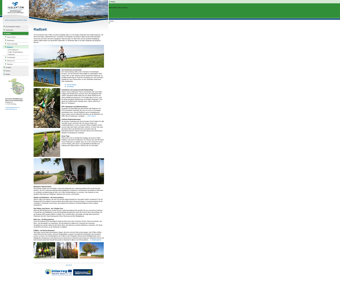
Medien (8, 74)
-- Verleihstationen (95, 240)
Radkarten (11, 54)
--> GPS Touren (90, 116)
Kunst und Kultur (12, 44)
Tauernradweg (71, 84)
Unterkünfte (9, 30)
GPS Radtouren (13, 50)
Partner (8, 71)
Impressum (13, 20)
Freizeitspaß (11, 57)
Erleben (8, 33)
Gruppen (8, 67)
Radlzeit (10, 47)
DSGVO (20, 20)
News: (113, 2)
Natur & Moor (11, 37)
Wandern (10, 64)
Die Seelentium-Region (13, 26)
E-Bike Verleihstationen (15, 52)
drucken (68, 265)
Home (6, 20)
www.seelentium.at (11, 109)
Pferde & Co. (11, 61)
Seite (25, 20)
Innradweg (70, 86)
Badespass (10, 40)
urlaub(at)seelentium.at (12, 107)
